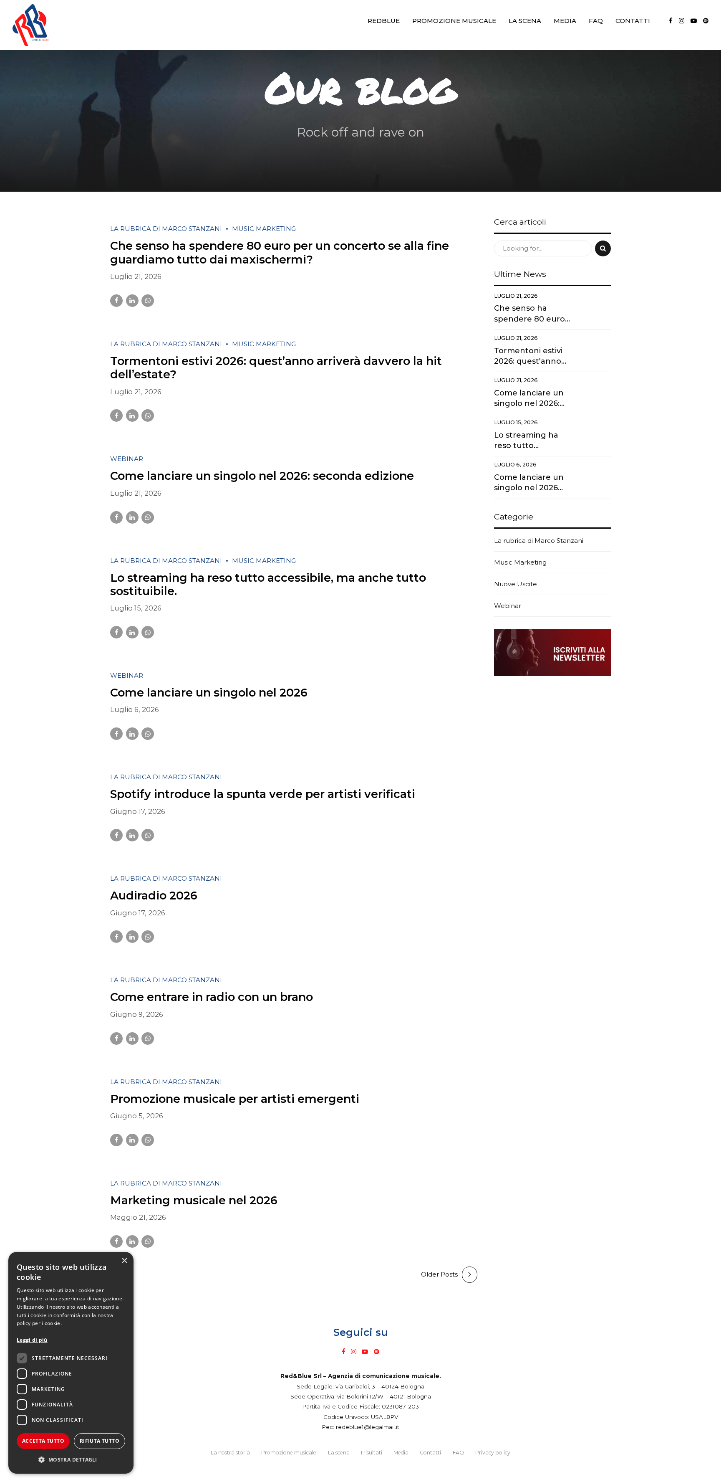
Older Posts (439, 1274)
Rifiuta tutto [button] (99, 1440)
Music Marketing (264, 229)
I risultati (371, 1452)
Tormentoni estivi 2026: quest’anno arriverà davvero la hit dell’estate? (276, 367)
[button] (71, 1459)
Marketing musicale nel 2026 (193, 1200)
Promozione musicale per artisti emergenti (234, 1099)
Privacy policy (492, 1452)
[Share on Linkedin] (132, 300)
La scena (525, 21)
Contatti (632, 21)
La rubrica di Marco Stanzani (166, 229)
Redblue (384, 21)
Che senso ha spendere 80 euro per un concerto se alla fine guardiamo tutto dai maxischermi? (279, 252)
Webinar (126, 459)
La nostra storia (230, 1452)
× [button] (124, 1261)
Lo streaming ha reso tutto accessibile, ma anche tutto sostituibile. (268, 584)
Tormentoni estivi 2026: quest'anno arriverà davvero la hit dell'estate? (530, 356)
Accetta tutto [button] (43, 1440)
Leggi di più (32, 1339)
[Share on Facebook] (116, 300)
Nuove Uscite (515, 584)
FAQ (596, 21)
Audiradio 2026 (153, 895)
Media (565, 21)
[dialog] (71, 1363)
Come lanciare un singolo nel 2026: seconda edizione (262, 476)
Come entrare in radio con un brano (211, 997)
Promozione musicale (454, 21)
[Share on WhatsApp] (147, 300)
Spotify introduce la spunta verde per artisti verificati (262, 794)
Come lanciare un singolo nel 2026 (209, 692)
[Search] (603, 248)
